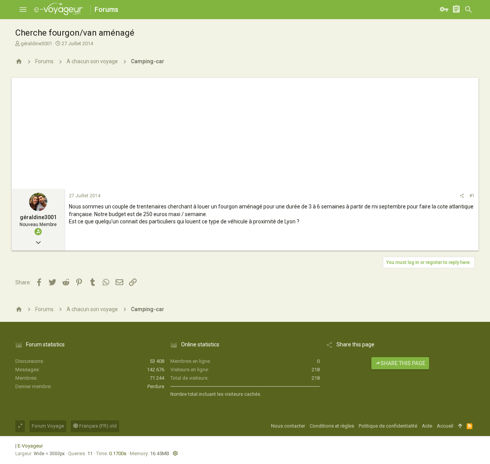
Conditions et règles (332, 426)
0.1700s (117, 453)
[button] (23, 9)
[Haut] (460, 426)
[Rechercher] (468, 9)
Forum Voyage (48, 426)
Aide (427, 426)
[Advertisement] (245, 131)
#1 (472, 195)
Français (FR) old (97, 426)
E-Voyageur (30, 446)
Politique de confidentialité (388, 426)
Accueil (445, 426)
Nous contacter (288, 426)
